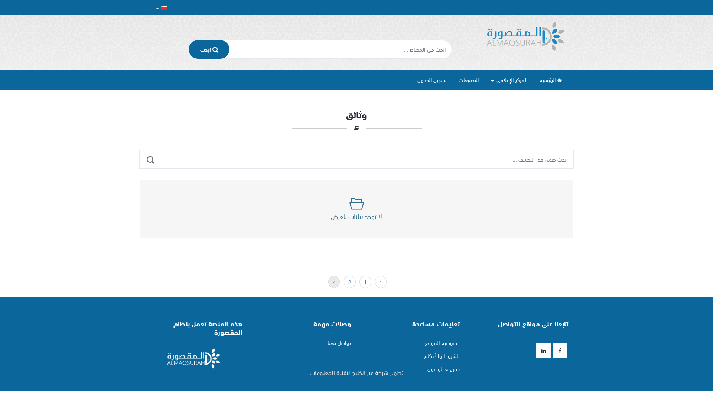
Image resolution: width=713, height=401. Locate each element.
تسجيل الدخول (432, 80)
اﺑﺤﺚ (206, 49)
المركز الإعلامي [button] (511, 80)
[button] (161, 7)
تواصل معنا (339, 343)
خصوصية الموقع (442, 343)
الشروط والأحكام (442, 356)
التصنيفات (469, 80)
